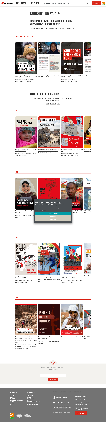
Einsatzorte (12, 398)
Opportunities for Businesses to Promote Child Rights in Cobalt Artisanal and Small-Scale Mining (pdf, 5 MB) (26, 346)
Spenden (97, 3)
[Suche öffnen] (87, 3)
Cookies (69, 392)
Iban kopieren (80, 413)
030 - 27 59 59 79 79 (80, 399)
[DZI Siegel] (103, 3)
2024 (47, 104)
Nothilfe (29, 397)
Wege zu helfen (30, 398)
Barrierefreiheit (77, 392)
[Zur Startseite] (7, 3)
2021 (58, 104)
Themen (11, 397)
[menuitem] (47, 3)
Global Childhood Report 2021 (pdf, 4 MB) (72, 336)
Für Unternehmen (31, 403)
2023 (51, 104)
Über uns (12, 401)
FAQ (11, 404)
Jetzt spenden (30, 395)
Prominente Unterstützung (33, 401)
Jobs (11, 406)
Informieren (13, 392)
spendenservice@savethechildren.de (82, 402)
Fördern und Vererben (32, 404)
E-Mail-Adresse (53, 373)
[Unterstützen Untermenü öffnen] (40, 3)
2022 (54, 104)
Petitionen (29, 400)
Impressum (55, 392)
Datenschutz (63, 392)
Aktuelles (12, 395)
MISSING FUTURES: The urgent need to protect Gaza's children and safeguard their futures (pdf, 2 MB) (48, 150)
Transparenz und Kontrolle (16, 400)
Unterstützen (31, 392)
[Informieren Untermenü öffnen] (26, 3)
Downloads (12, 403)
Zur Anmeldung (53, 379)
